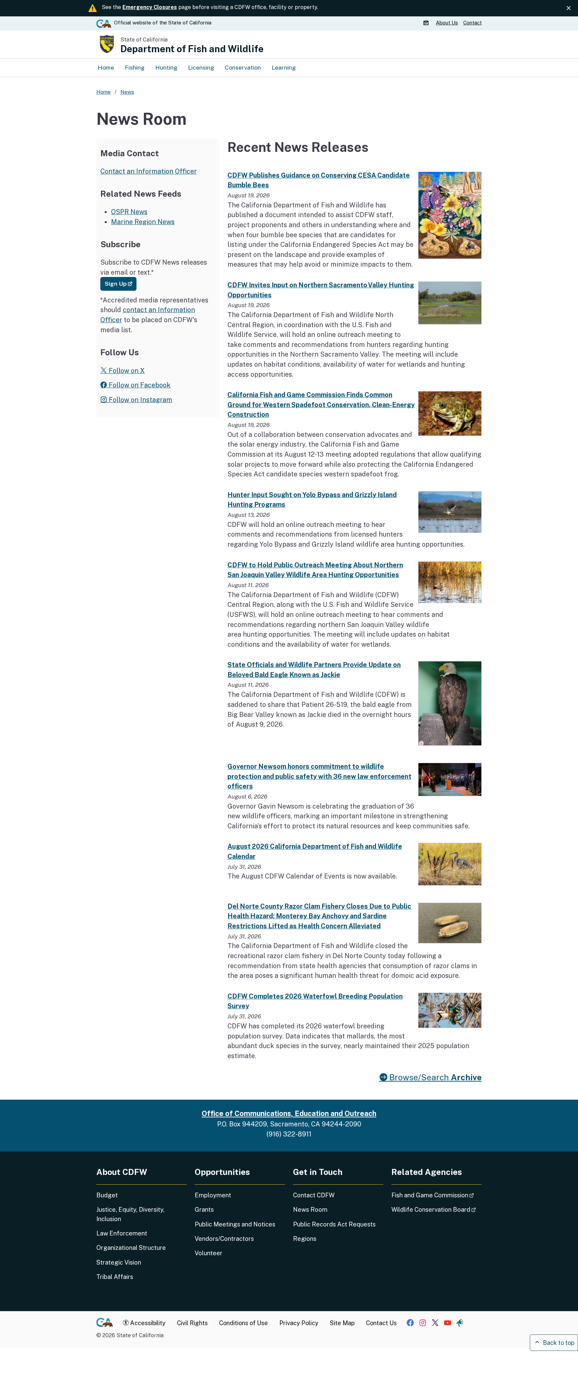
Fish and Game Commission (436, 1195)
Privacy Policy (298, 1322)
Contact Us (381, 1322)
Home (106, 67)
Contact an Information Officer (148, 171)
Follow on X (126, 370)
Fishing (134, 67)
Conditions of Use (243, 1322)
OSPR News (129, 211)
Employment (213, 1195)
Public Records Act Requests (334, 1224)
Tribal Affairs (114, 1276)
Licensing (201, 67)
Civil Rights (192, 1322)
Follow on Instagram (139, 399)
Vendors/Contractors (224, 1238)
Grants (204, 1209)
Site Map (342, 1322)
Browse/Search (434, 1077)
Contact (472, 22)
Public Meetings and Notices (235, 1224)
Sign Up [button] (120, 283)
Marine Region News (143, 221)
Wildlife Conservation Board (436, 1209)
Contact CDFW (313, 1195)
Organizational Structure (131, 1247)
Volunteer (208, 1253)
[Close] (568, 8)
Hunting (166, 67)
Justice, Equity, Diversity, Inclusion (130, 1214)
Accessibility (147, 1322)
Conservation (243, 67)
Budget (107, 1195)
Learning (284, 67)
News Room (310, 1209)
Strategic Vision (118, 1262)
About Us (447, 22)
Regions (304, 1238)
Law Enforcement (121, 1233)
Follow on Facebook (139, 385)
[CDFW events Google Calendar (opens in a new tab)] (426, 22)
